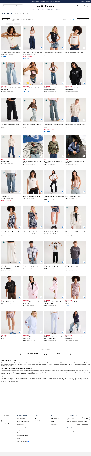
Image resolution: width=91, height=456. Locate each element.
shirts (83, 370)
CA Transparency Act (58, 454)
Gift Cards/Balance (7, 423)
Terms (78, 424)
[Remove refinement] (11, 23)
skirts (33, 373)
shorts (29, 372)
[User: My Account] (77, 5)
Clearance (58, 9)
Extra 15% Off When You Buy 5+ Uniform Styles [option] (45, 1)
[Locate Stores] (84, 5)
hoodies (50, 378)
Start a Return (5, 420)
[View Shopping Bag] (87, 5)
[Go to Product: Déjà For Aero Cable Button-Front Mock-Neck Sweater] (75, 342)
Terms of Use (26, 454)
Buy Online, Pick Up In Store (23, 427)
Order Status (6, 418)
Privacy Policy (85, 424)
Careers (52, 421)
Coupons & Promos (21, 430)
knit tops (58, 370)
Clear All (3, 24)
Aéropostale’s (17, 362)
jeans (41, 364)
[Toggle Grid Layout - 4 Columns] (73, 20)
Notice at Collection (5, 454)
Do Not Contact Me (16, 454)
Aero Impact (53, 427)
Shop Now (57, 1)
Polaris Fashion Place (26, 19)
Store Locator (6, 415)
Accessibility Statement (37, 454)
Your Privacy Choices (22, 441)
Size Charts (20, 432)
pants (46, 372)
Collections (50, 9)
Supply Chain (54, 424)
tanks (64, 370)
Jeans (42, 9)
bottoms (37, 364)
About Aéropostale (55, 418)
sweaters (3, 372)
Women (32, 9)
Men (38, 9)
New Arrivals (18, 13)
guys (46, 362)
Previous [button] (10, 2)
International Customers (23, 435)
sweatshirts (72, 370)
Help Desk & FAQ (21, 418)
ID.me (18, 438)
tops (34, 364)
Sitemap (67, 454)
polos (70, 378)
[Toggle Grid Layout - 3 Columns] (70, 20)
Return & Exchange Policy (23, 421)
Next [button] (80, 2)
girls (42, 362)
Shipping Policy (20, 424)
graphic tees (78, 370)
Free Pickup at (23, 19)
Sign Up (86, 418)
